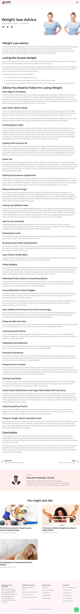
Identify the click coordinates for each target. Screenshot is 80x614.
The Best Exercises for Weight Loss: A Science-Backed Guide (15, 529)
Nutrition (16, 23)
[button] (77, 2)
